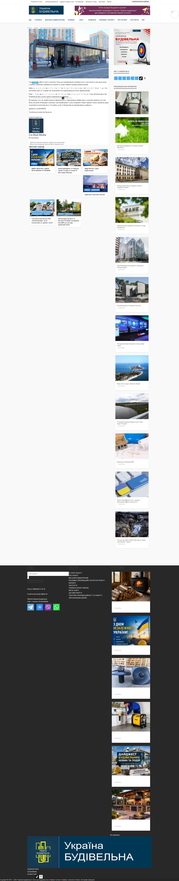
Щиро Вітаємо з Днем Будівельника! (92, 169)
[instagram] (34, 140)
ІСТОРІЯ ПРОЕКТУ (75, 573)
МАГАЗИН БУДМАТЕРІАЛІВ (78, 578)
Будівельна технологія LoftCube (95, 194)
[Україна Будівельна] (46, 10)
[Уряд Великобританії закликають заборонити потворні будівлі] (132, 250)
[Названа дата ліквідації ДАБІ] (132, 446)
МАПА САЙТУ (74, 590)
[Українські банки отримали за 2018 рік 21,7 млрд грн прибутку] (132, 210)
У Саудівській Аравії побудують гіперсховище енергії (130, 344)
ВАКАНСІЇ (72, 583)
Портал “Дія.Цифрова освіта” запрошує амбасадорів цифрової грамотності (128, 501)
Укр (143, 20)
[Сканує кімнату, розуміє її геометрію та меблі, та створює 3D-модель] (132, 102)
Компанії (92, 20)
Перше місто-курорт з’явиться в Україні (128, 384)
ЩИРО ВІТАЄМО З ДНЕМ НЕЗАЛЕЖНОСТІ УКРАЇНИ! (40, 169)
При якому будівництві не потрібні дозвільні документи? (130, 146)
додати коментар (35, 117)
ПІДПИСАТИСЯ (33, 869)
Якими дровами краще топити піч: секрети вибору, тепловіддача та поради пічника (128, 605)
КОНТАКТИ (73, 585)
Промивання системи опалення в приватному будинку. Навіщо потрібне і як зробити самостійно (129, 735)
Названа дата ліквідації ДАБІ (125, 462)
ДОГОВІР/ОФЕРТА (75, 593)
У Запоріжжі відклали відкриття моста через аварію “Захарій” (130, 422)
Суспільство (69, 214)
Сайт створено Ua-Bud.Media (37, 601)
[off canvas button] (30, 20)
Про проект (102, 1)
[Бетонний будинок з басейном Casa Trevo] (132, 290)
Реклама (47, 214)
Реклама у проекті (107, 20)
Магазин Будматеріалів (55, 20)
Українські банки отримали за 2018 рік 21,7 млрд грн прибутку (131, 226)
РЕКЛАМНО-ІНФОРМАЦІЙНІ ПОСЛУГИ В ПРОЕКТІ (87, 580)
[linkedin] (33, 140)
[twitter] (30, 140)
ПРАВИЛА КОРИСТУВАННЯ (78, 588)
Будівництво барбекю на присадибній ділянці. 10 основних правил (130, 823)
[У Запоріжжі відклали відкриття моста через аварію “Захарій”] (132, 406)
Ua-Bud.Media (68, 98)
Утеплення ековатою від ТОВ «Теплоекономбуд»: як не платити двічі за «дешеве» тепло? (42, 221)
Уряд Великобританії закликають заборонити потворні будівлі (130, 266)
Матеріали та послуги (44, 211)
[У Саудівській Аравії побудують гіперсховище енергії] (132, 328)
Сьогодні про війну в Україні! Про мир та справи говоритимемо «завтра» (131, 541)
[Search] (148, 20)
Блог (81, 20)
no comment (43, 98)
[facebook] (29, 140)
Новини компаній (37, 214)
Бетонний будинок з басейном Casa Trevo (129, 305)
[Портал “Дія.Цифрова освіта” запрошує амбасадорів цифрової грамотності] (132, 484)
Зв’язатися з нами (91, 1)
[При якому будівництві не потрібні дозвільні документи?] (132, 130)
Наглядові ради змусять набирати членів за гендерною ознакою (129, 186)
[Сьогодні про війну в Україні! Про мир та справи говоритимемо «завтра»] (132, 524)
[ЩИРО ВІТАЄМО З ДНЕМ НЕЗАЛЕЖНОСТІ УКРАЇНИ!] (42, 157)
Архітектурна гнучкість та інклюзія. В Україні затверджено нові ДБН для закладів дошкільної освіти (68, 222)
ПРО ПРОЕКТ (73, 575)
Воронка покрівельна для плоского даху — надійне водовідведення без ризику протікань (128, 691)
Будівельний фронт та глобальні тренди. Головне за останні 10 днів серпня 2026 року (68, 170)
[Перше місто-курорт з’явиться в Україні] (132, 368)
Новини (71, 20)
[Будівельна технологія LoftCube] (95, 183)
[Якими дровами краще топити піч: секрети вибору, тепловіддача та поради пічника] (131, 586)
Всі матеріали (34, 138)
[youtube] (35, 140)
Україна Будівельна (40, 599)
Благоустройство (52, 98)
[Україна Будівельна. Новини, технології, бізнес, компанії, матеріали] (89, 852)
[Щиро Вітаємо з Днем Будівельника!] (95, 157)
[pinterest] (32, 140)
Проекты (59, 98)
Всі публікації (79, 1)
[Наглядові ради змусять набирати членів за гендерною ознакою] (132, 170)
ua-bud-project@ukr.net (39, 594)
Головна (38, 20)
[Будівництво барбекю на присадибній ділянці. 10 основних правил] (131, 805)
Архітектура (95, 189)
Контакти (134, 20)
